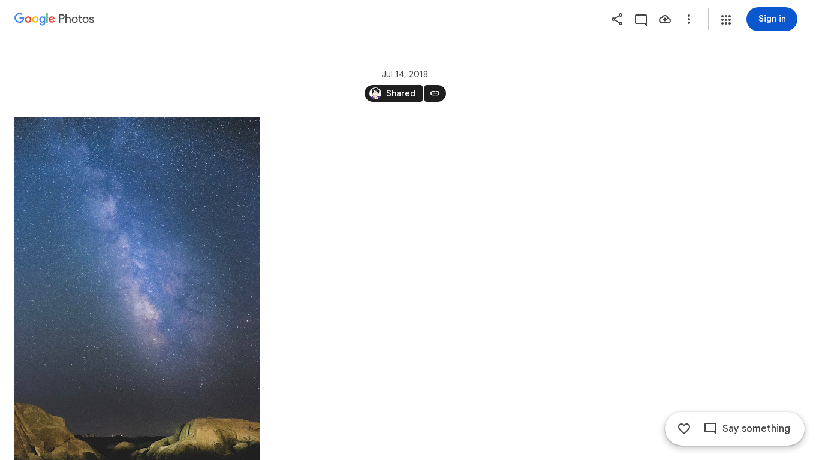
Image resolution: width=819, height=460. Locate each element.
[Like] (684, 429)
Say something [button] (756, 429)
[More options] (689, 19)
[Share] (617, 19)
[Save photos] (665, 19)
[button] (726, 20)
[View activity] (641, 19)
